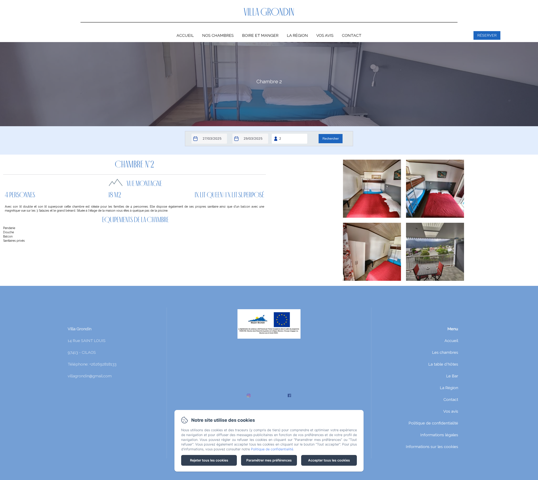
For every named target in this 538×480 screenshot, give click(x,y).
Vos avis (325, 35)
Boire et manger (260, 35)
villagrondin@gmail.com (90, 376)
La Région (297, 35)
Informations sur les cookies (432, 446)
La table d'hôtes (443, 364)
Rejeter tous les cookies (209, 460)
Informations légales (439, 434)
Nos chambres (218, 35)
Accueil (185, 35)
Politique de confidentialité (433, 423)
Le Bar (452, 376)
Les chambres (445, 352)
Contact (351, 35)
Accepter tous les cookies (329, 460)
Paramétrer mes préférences (269, 460)
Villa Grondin (269, 12)
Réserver (487, 35)
